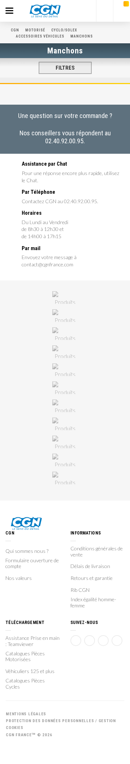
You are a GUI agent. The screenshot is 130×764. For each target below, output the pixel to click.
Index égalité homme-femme (93, 602)
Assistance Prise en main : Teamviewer (32, 641)
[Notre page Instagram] (117, 640)
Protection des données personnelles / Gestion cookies (61, 724)
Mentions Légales (26, 714)
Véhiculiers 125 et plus (30, 671)
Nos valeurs (18, 578)
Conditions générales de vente (96, 552)
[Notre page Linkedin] (103, 640)
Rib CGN (80, 590)
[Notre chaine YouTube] (89, 640)
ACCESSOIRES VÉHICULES (40, 36)
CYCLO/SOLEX (64, 30)
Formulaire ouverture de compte (32, 563)
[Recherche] (105, 11)
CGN (15, 30)
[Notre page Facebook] (75, 640)
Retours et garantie (91, 578)
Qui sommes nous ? (26, 551)
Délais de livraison (90, 566)
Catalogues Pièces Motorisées (25, 657)
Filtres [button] (65, 68)
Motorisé (35, 30)
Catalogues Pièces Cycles (25, 684)
